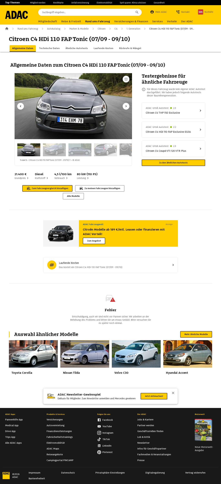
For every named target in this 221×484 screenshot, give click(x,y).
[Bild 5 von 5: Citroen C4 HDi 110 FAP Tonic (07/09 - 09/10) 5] (131, 150)
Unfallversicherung (80, 2)
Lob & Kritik (143, 437)
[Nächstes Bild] (126, 106)
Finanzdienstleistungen (59, 431)
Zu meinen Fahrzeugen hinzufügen (102, 188)
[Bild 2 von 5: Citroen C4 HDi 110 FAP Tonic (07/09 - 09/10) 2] (54, 150)
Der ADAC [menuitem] (187, 21)
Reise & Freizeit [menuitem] (71, 21)
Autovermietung (55, 425)
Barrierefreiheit (37, 478)
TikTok (106, 439)
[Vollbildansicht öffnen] (126, 79)
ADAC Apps (10, 414)
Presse (140, 460)
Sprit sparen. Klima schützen (133, 2)
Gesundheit (159, 2)
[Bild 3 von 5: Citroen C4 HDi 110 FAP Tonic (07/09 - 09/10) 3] (79, 150)
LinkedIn (106, 445)
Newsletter (143, 442)
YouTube (107, 426)
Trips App (10, 437)
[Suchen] (137, 12)
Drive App (10, 431)
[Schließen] (173, 393)
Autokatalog (53, 28)
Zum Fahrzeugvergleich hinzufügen (50, 188)
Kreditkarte (58, 2)
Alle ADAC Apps (13, 442)
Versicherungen (55, 419)
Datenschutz (68, 472)
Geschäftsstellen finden (150, 431)
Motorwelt (200, 414)
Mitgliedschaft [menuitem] (47, 21)
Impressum (34, 472)
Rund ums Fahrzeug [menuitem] (97, 21)
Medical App (11, 425)
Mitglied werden (37, 2)
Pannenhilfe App (14, 419)
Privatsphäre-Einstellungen (110, 472)
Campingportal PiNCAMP (60, 460)
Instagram (107, 432)
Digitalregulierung (155, 472)
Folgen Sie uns (103, 414)
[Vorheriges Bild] (20, 106)
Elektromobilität (104, 2)
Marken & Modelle (79, 28)
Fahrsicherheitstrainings (60, 437)
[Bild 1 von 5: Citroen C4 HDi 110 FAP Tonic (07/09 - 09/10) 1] (28, 150)
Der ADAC (141, 414)
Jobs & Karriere (145, 419)
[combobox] (90, 12)
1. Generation (133, 28)
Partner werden (145, 425)
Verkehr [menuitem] (172, 21)
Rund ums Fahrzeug (27, 28)
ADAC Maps (53, 448)
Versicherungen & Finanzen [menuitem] (131, 21)
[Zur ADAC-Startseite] (16, 15)
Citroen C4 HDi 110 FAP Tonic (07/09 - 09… (171, 28)
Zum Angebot (94, 240)
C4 (116, 28)
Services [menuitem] (157, 21)
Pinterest (107, 452)
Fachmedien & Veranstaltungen (154, 454)
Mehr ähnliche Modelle (196, 334)
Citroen (101, 28)
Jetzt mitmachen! (154, 396)
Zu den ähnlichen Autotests (173, 162)
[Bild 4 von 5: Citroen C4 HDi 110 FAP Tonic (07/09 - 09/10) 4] (105, 150)
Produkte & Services (56, 414)
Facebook (107, 419)
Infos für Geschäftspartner (151, 448)
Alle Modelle (73, 196)
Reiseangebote (55, 454)
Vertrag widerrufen (195, 472)
